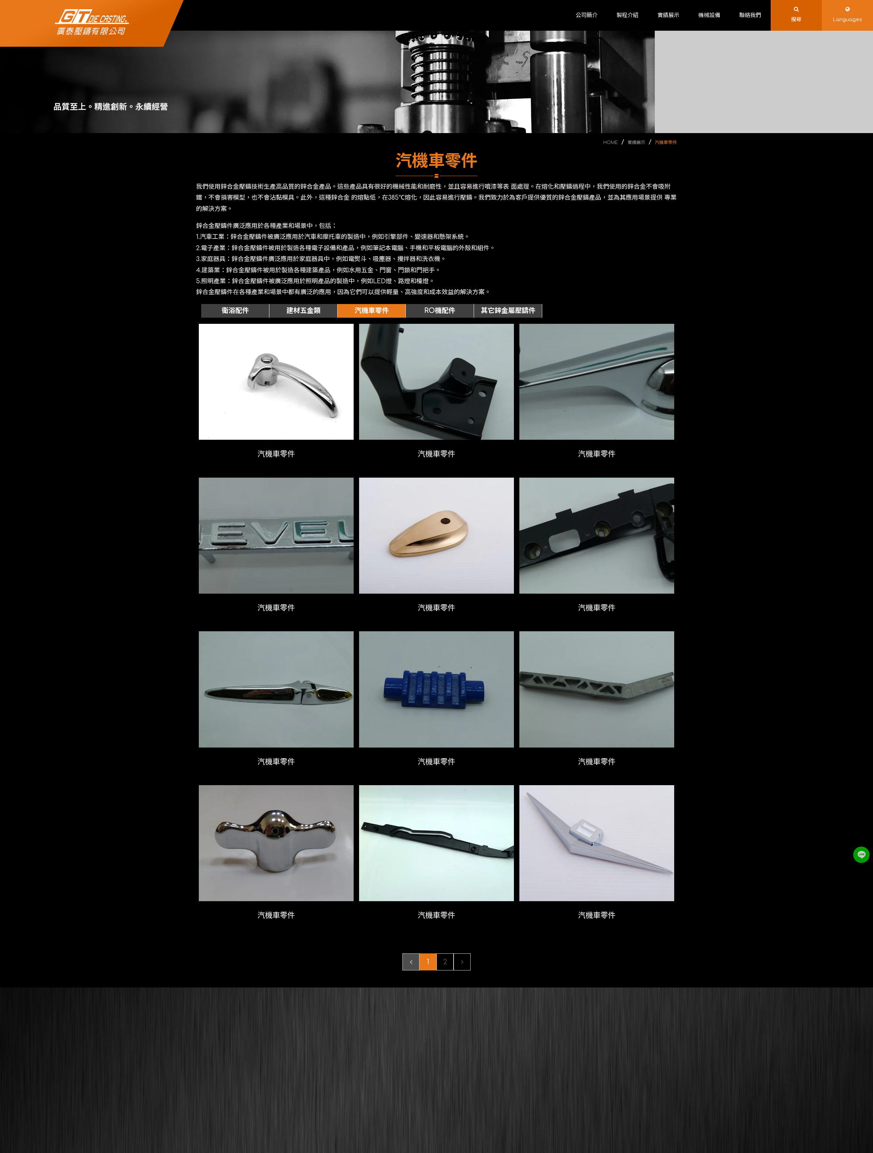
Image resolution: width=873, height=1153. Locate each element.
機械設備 (453, 1066)
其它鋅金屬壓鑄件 (508, 311)
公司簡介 (393, 1051)
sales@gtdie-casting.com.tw (576, 1094)
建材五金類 (303, 311)
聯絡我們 (393, 1082)
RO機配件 (439, 311)
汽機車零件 (666, 142)
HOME (610, 142)
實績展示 (636, 142)
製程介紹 (453, 1051)
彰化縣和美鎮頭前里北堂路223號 (575, 1114)
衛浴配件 (235, 311)
